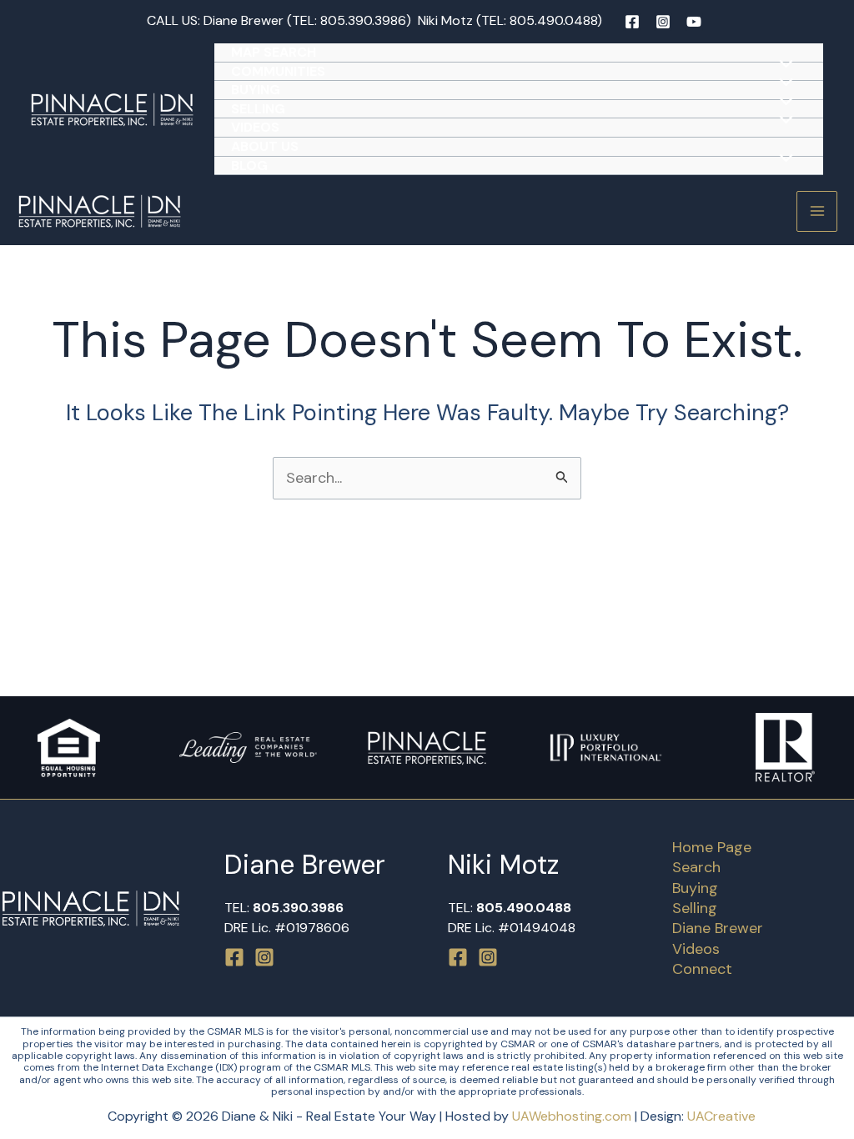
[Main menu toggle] (816, 211)
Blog (249, 165)
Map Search (273, 52)
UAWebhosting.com (571, 1116)
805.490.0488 (553, 20)
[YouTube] (694, 22)
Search (696, 867)
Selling (258, 109)
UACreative (721, 1116)
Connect (702, 969)
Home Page (711, 847)
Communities (278, 71)
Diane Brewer (717, 928)
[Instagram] (663, 22)
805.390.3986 (363, 20)
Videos (255, 127)
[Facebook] (632, 22)
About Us (265, 146)
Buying (255, 89)
